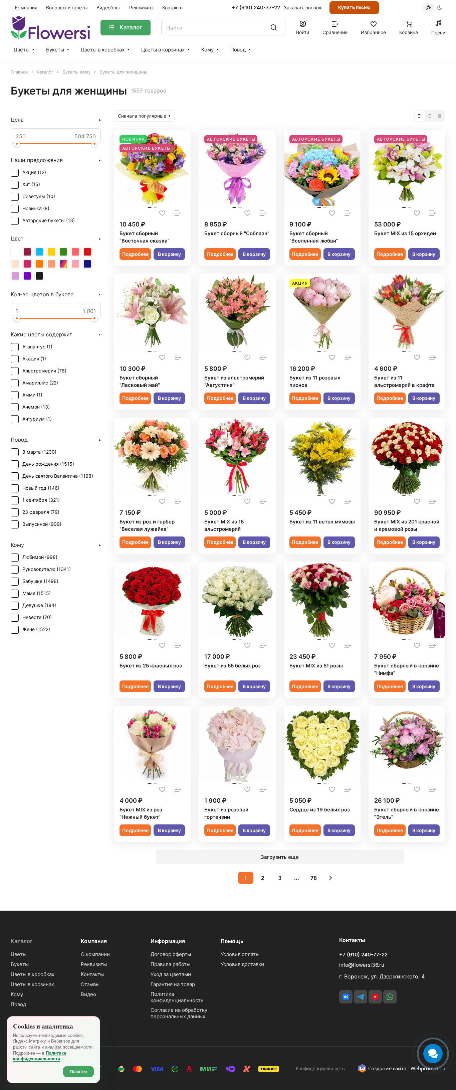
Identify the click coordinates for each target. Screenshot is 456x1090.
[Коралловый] (75, 252)
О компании (95, 954)
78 (313, 878)
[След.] (330, 878)
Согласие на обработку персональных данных (179, 1013)
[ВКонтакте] (346, 996)
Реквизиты (94, 964)
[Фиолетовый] (27, 276)
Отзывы (90, 984)
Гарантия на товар (173, 984)
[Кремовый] (15, 264)
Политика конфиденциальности (177, 997)
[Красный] (87, 252)
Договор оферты (171, 954)
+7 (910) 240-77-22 (256, 8)
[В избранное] (162, 213)
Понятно (78, 1071)
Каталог (21, 941)
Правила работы (170, 964)
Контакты (92, 974)
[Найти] (273, 27)
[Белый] (15, 252)
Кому (207, 49)
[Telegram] (360, 996)
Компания (94, 941)
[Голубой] (39, 252)
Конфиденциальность (320, 1068)
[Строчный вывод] (430, 116)
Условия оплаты (240, 954)
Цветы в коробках (103, 49)
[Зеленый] (63, 252)
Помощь (232, 941)
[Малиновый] (27, 264)
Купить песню (354, 7)
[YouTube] (375, 996)
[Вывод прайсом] (440, 116)
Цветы (21, 49)
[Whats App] (390, 996)
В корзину (169, 254)
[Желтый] (51, 252)
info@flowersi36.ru (361, 965)
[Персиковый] (51, 264)
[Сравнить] (178, 213)
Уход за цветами (171, 974)
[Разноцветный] (63, 264)
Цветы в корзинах (163, 49)
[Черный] (39, 276)
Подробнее (135, 254)
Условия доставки (242, 964)
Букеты (55, 49)
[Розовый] (75, 264)
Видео (88, 994)
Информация (168, 941)
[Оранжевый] (39, 264)
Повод (238, 49)
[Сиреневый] (15, 276)
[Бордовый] (27, 252)
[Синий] (87, 264)
